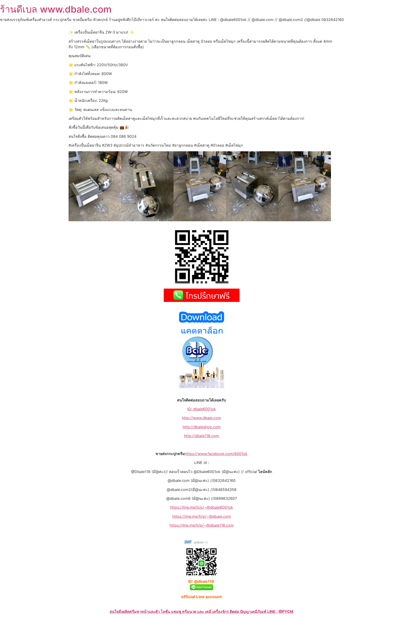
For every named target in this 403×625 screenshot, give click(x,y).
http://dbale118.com (201, 435)
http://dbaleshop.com (202, 427)
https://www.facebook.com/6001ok (216, 453)
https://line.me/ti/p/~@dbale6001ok (201, 507)
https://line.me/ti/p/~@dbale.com (201, 516)
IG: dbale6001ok (201, 409)
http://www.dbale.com (201, 417)
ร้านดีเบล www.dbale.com (55, 9)
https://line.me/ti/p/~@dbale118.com (202, 525)
